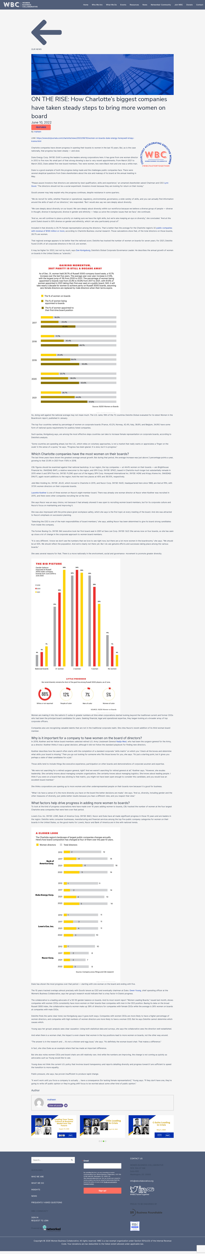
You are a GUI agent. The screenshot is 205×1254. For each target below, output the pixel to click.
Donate (189, 5)
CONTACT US (136, 1158)
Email (86, 1161)
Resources (134, 5)
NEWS (34, 1196)
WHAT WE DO (37, 1183)
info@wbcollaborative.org (141, 1181)
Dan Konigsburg (83, 250)
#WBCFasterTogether (139, 1194)
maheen (37, 131)
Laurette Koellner (39, 492)
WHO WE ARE (37, 1176)
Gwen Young (135, 990)
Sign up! (102, 1190)
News (144, 5)
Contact (199, 5)
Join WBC (179, 5)
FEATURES (41, 127)
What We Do (111, 5)
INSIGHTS (35, 1189)
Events (123, 5)
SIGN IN (34, 1217)
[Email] (66, 1105)
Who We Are (97, 5)
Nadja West (121, 741)
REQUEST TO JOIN (39, 1220)
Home (85, 5)
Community (161, 5)
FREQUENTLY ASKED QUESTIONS (46, 1202)
